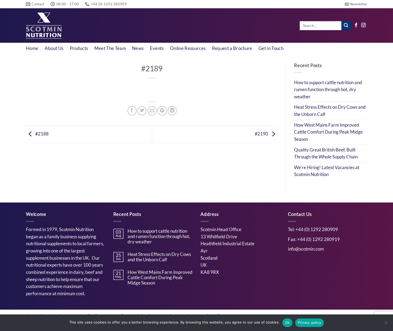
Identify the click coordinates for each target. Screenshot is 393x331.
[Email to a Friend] (152, 110)
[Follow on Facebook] (356, 25)
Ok (287, 322)
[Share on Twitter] (142, 110)
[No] (386, 324)
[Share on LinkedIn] (172, 110)
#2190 (262, 134)
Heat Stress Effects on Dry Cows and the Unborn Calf (330, 110)
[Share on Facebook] (132, 110)
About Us (54, 48)
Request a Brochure (232, 48)
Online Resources (188, 48)
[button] (356, 4)
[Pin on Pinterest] (162, 110)
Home (32, 48)
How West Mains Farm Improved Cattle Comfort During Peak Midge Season (328, 132)
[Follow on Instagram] (363, 25)
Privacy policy (309, 322)
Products (79, 48)
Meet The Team (110, 48)
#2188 (41, 134)
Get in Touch (271, 48)
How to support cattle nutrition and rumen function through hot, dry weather (328, 89)
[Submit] (346, 25)
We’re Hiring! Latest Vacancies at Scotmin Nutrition (326, 171)
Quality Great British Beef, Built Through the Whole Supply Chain (326, 153)
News (138, 48)
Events (157, 48)
